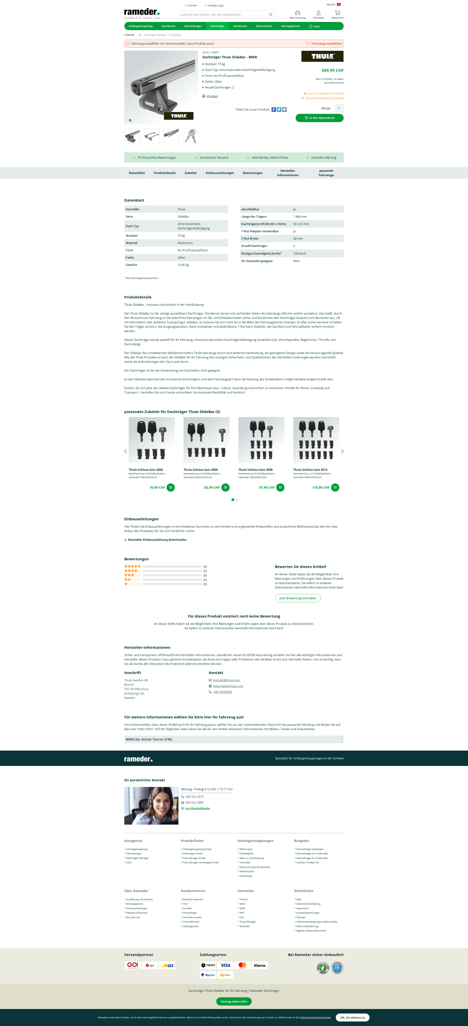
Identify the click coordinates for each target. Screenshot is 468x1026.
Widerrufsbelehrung (307, 926)
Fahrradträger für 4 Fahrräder (312, 858)
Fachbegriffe (246, 853)
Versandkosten (191, 921)
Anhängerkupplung (141, 26)
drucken (212, 96)
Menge (326, 108)
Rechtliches (304, 891)
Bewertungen (253, 173)
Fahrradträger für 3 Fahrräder (312, 853)
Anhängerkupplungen (255, 840)
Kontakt (187, 908)
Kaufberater (246, 876)
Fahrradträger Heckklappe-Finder (201, 862)
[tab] (131, 137)
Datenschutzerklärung (308, 903)
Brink (242, 903)
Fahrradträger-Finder (194, 858)
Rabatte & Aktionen (137, 912)
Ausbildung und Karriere (139, 899)
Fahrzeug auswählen (326, 43)
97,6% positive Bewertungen (157, 158)
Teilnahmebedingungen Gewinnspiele (316, 921)
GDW (242, 908)
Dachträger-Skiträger (137, 858)
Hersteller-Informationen (288, 173)
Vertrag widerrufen (234, 1002)
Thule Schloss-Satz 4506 (201, 470)
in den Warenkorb (322, 118)
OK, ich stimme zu (352, 1018)
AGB (298, 899)
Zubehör (191, 173)
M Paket (338, 79)
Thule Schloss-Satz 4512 (310, 470)
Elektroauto (246, 849)
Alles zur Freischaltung (252, 858)
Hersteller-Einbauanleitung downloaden (157, 540)
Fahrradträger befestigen (309, 849)
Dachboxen (168, 26)
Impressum (302, 908)
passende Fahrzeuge (326, 173)
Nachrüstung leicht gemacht (255, 867)
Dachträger (217, 26)
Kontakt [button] (192, 5)
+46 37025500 (222, 692)
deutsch (331, 4)
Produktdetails (165, 173)
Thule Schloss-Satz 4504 (146, 470)
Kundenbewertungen (308, 912)
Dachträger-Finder (193, 853)
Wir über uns (133, 917)
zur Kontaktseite (198, 808)
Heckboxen (240, 26)
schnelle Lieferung (323, 158)
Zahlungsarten (191, 926)
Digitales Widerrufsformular (311, 930)
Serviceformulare (192, 917)
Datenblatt (137, 173)
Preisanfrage (190, 912)
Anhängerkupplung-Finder (197, 849)
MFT (242, 912)
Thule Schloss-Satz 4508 (255, 470)
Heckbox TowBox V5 (307, 862)
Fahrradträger (193, 26)
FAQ (185, 903)
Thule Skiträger (248, 921)
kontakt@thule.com (226, 680)
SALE (317, 26)
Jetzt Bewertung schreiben (298, 598)
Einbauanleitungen (220, 173)
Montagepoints (290, 26)
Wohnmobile (247, 871)
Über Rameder (136, 891)
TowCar (244, 899)
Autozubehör (264, 26)
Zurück (130, 34)
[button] (318, 14)
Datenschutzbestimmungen (315, 1017)
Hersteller (245, 862)
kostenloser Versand (214, 158)
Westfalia (245, 926)
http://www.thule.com (228, 686)
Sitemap (300, 917)
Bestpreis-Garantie (193, 899)
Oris (242, 917)
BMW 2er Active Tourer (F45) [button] (149, 739)
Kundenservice (193, 891)
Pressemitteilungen (136, 908)
